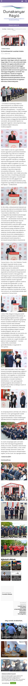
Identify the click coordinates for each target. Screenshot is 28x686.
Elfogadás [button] (13, 683)
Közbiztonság (6, 48)
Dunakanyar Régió (14, 13)
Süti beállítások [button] (5, 683)
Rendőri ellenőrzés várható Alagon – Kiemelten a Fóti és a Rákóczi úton (11, 655)
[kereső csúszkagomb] (26, 1)
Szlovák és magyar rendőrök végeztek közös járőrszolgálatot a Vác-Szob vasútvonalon (13, 636)
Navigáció (14, 25)
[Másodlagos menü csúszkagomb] (1, 1)
